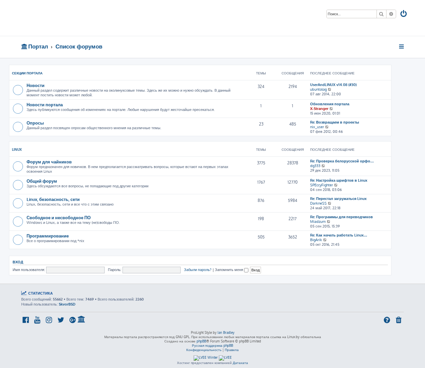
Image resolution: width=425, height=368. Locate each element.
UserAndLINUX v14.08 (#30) (333, 84)
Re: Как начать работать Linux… (338, 235)
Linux (17, 149)
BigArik (316, 239)
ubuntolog (318, 89)
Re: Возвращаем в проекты (334, 122)
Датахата (240, 363)
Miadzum (318, 221)
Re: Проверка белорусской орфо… (342, 161)
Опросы (35, 123)
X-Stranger (319, 108)
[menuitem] (404, 14)
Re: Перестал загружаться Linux (338, 198)
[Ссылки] (401, 46)
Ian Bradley (225, 332)
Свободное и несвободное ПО (59, 217)
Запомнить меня (229, 269)
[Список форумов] (69, 18)
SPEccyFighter (321, 185)
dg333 (315, 165)
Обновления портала (329, 104)
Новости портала (45, 104)
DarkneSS (318, 203)
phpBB (201, 341)
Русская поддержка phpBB (212, 345)
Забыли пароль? (198, 269)
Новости (35, 85)
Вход (18, 262)
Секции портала (27, 73)
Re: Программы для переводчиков (341, 217)
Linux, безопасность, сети (53, 199)
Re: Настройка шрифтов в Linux (338, 180)
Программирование (48, 235)
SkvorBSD (67, 304)
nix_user (317, 127)
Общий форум (42, 181)
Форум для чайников (49, 161)
